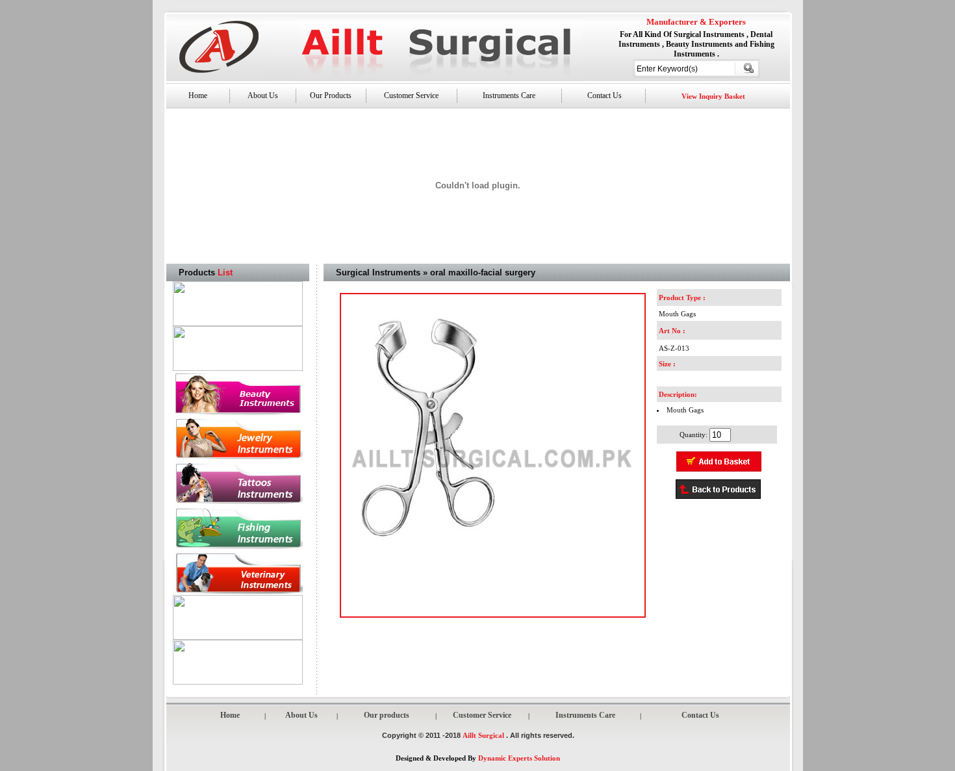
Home (197, 95)
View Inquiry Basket (713, 96)
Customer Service (411, 95)
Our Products (330, 95)
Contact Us (603, 95)
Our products (386, 715)
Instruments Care (509, 95)
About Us (263, 95)
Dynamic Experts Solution (519, 758)
